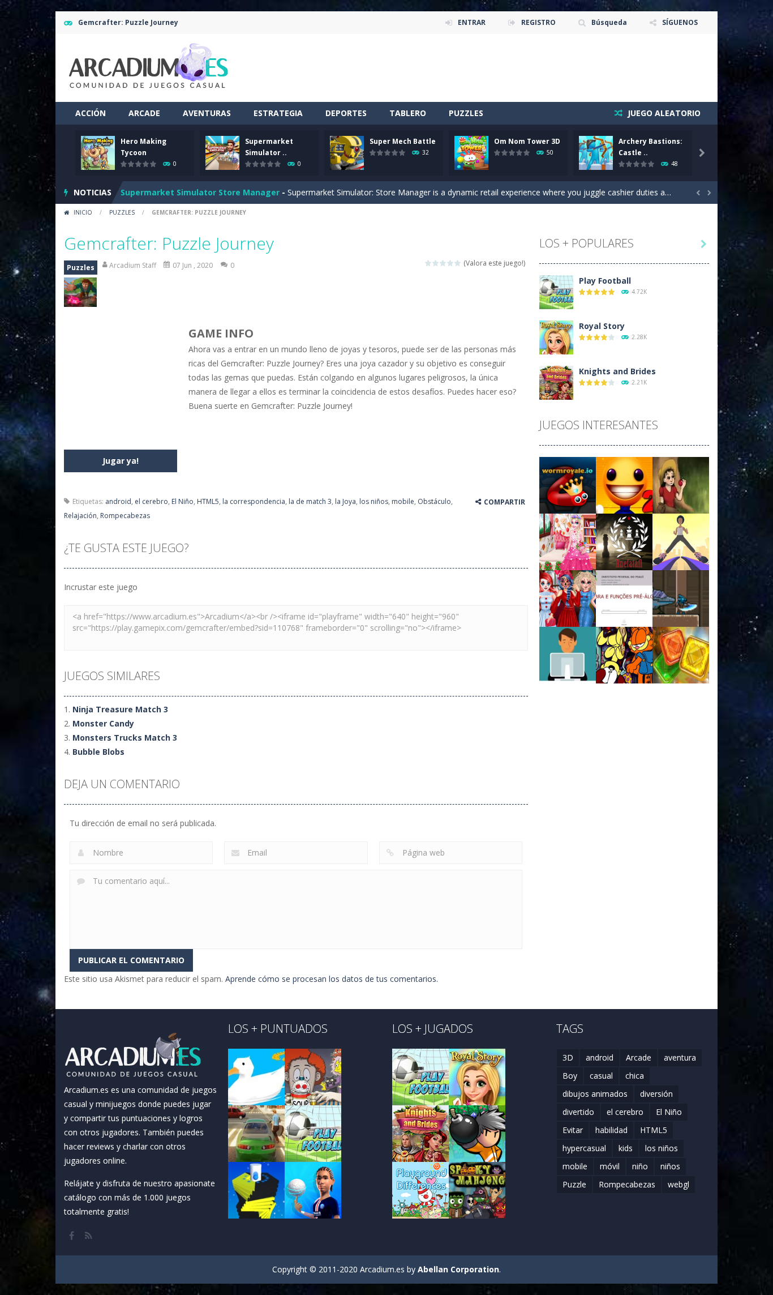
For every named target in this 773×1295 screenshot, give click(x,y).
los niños (373, 501)
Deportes (346, 113)
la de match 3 (310, 501)
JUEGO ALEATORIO (663, 113)
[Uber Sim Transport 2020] (256, 1132)
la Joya (345, 501)
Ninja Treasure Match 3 (120, 709)
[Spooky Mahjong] (477, 1189)
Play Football (605, 280)
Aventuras (207, 113)
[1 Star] (428, 263)
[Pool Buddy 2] (624, 484)
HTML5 (208, 501)
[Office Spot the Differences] (567, 654)
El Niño (182, 501)
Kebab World (146, 192)
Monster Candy (103, 723)
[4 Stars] (450, 263)
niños (670, 1166)
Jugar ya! (120, 460)
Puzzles (466, 113)
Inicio (83, 212)
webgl (678, 1184)
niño (640, 1166)
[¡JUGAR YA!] (98, 152)
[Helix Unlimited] (256, 1189)
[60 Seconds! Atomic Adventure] (313, 1076)
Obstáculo (434, 501)
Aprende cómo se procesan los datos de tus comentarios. (331, 978)
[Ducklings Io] (256, 1076)
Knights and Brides (617, 371)
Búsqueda (609, 22)
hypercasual (584, 1148)
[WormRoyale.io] (567, 484)
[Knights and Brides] (556, 382)
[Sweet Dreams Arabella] (680, 484)
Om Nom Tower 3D (527, 141)
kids (626, 1148)
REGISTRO (538, 22)
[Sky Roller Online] (680, 541)
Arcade (144, 113)
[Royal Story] (556, 336)
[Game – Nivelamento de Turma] (624, 597)
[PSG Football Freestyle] (313, 1189)
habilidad (611, 1130)
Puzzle (574, 1184)
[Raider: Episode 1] (680, 597)
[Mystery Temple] (680, 654)
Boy (569, 1075)
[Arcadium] (149, 67)
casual (601, 1075)
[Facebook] (72, 1235)
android (118, 501)
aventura (680, 1057)
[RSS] (89, 1235)
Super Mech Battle (403, 141)
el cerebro (151, 501)
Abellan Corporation (458, 1269)
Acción (90, 113)
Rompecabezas (125, 515)
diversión (656, 1093)
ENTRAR (472, 22)
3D (567, 1057)
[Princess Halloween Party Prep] (567, 597)
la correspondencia (253, 501)
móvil (610, 1166)
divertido (578, 1111)
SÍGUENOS (680, 22)
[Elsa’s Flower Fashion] (567, 541)
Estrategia (278, 113)
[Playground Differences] (420, 1189)
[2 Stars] (436, 263)
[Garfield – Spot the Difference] (624, 654)
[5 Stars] (458, 263)
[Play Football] (556, 291)
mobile (403, 501)
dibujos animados (595, 1093)
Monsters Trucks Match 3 (124, 737)
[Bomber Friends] (477, 1132)
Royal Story (602, 325)
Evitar (572, 1130)
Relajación (80, 515)
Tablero (407, 113)
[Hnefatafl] (624, 541)
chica (634, 1075)
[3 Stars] (443, 263)
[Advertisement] (503, 67)
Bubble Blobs (98, 751)
